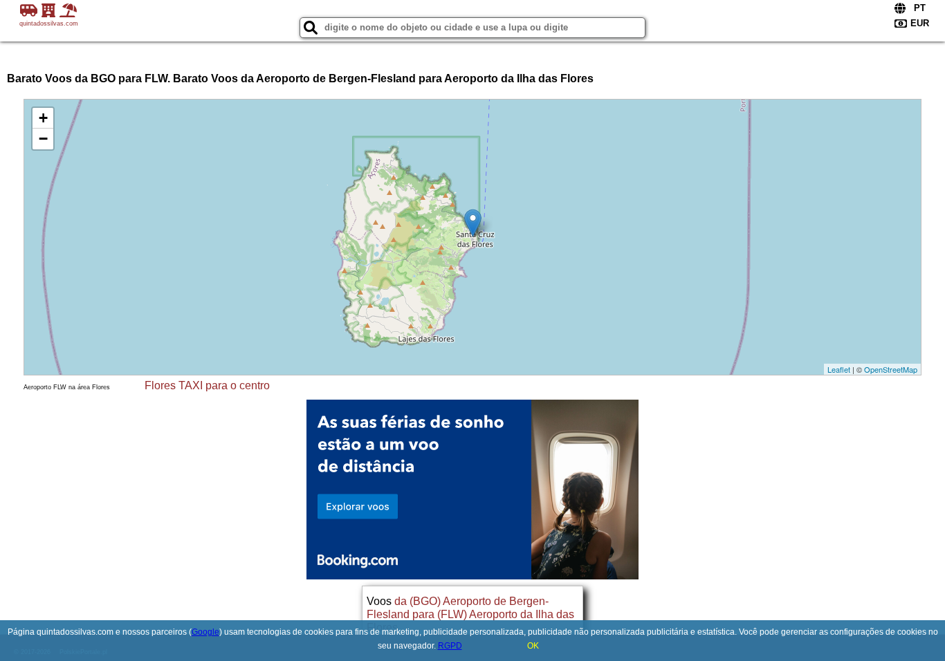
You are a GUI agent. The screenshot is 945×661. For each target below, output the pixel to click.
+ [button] (43, 118)
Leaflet (838, 369)
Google (205, 632)
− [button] (43, 138)
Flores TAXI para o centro (207, 385)
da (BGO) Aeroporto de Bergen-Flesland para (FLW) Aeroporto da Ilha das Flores (470, 614)
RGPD (450, 646)
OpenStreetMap (890, 369)
